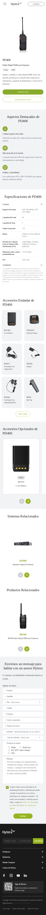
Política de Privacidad (18, 908)
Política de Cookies (33, 908)
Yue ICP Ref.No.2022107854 (21, 903)
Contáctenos (36, 4)
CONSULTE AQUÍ (22, 92)
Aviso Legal (6, 908)
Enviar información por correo (23, 99)
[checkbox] (24, 750)
